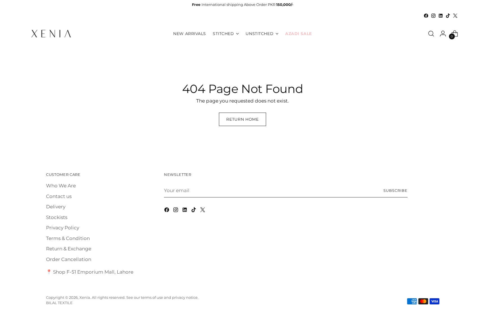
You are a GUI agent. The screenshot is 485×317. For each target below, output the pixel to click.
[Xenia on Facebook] (426, 15)
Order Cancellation (68, 259)
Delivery (55, 206)
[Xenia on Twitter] (455, 15)
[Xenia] (51, 33)
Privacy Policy (62, 227)
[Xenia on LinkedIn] (440, 15)
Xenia (84, 297)
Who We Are (61, 185)
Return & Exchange (68, 248)
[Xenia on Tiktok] (447, 15)
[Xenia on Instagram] (433, 15)
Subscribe (395, 190)
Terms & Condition (68, 238)
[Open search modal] (431, 33)
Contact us (59, 196)
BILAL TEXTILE (59, 302)
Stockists (56, 217)
